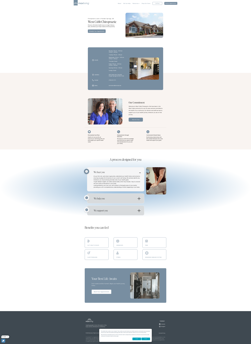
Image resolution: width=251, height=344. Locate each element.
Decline (145, 338)
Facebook (163, 324)
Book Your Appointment (101, 292)
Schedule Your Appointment (96, 31)
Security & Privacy (162, 333)
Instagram (163, 326)
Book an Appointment (170, 3)
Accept (137, 338)
